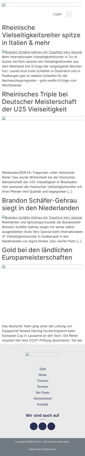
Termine (42, 386)
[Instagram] (42, 426)
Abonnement (43, 398)
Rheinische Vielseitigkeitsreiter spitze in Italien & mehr (41, 35)
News (43, 375)
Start (42, 369)
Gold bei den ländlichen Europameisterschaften (37, 253)
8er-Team (42, 392)
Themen (42, 380)
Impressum (35, 449)
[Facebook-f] (34, 426)
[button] (69, 14)
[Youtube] (51, 426)
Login (57, 14)
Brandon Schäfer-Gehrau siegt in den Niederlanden (40, 204)
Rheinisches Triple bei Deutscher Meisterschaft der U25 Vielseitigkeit (39, 101)
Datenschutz (49, 449)
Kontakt (42, 404)
